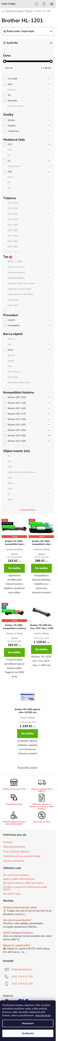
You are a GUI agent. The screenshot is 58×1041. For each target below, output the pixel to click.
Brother (29, 120)
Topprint (29, 125)
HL (29, 160)
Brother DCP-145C (29, 435)
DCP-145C (29, 241)
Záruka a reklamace (13, 861)
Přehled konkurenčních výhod (20, 907)
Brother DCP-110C (29, 397)
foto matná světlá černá (29, 382)
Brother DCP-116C (29, 408)
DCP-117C (29, 219)
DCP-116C (29, 213)
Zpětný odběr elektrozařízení (19, 879)
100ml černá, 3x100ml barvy (29, 472)
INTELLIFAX (29, 166)
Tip (29, 95)
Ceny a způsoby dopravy (16, 851)
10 (29, 455)
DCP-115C (29, 208)
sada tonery (29, 299)
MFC (29, 171)
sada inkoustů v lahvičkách (29, 294)
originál (29, 319)
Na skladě (29, 78)
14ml (29, 488)
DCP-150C (29, 246)
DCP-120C (29, 224)
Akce (29, 84)
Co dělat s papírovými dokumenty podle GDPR (25, 888)
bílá (29, 344)
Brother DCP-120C (29, 419)
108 (29, 477)
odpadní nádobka (29, 277)
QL (29, 188)
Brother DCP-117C (29, 413)
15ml (29, 499)
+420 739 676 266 (22, 976)
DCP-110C (29, 202)
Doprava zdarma (29, 106)
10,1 (29, 461)
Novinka (29, 89)
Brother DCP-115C (29, 402)
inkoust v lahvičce (29, 266)
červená (29, 355)
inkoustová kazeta (29, 272)
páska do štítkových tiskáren (29, 283)
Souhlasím (28, 1033)
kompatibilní (29, 325)
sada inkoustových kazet (29, 288)
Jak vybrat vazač (11, 893)
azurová (29, 338)
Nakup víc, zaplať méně (16, 945)
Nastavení (28, 1023)
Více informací (43, 1015)
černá (29, 349)
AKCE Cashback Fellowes (18, 932)
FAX (29, 149)
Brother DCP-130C (29, 424)
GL (29, 155)
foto (29, 366)
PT (29, 182)
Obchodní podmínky (14, 847)
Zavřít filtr (12, 43)
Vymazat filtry (28, 510)
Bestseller (29, 100)
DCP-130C (29, 230)
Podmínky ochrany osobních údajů (22, 856)
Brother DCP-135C (29, 430)
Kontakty (8, 842)
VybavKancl (29, 131)
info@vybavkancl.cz (21, 969)
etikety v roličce (29, 261)
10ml (29, 483)
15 (29, 494)
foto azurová (29, 371)
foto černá (29, 377)
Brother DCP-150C (29, 441)
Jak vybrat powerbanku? (16, 875)
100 (29, 466)
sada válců (29, 305)
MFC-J (29, 177)
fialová (29, 360)
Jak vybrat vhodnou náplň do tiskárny (23, 883)
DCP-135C (29, 235)
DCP (29, 144)
